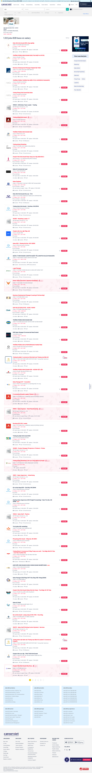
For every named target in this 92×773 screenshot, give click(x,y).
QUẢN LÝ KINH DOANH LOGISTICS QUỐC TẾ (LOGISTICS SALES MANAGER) (33, 256)
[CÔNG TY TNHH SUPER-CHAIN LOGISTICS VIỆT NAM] (8, 258)
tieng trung (77, 79)
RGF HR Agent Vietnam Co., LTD (20, 106)
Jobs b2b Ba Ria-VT (38, 696)
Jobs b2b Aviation (9, 698)
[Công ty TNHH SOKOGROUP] (8, 171)
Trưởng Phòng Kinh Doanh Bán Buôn (23, 92)
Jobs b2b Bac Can (38, 698)
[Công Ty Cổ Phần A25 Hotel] (8, 120)
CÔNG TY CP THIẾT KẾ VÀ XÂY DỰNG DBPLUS (23, 69)
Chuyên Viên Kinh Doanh (80, 60)
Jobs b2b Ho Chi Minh (38, 692)
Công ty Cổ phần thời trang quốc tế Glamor (23, 346)
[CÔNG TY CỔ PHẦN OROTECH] (8, 668)
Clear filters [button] (86, 13)
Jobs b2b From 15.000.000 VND (70, 698)
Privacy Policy (31, 743)
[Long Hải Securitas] (8, 335)
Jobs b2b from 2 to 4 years (69, 717)
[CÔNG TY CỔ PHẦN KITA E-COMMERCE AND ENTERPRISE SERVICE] (8, 397)
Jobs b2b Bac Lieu (38, 701)
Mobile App (5, 753)
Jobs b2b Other (37, 717)
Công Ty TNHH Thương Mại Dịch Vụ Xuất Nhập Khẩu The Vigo (27, 383)
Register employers (20, 749)
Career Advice (45, 4)
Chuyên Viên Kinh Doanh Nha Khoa (22, 666)
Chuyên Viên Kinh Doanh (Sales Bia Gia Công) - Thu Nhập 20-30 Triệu (32, 590)
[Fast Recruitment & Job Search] (6, 4)
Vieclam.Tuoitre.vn (44, 741)
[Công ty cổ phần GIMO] (8, 233)
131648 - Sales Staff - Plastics (21, 514)
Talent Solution (19, 745)
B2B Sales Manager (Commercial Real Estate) (25, 332)
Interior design (55, 744)
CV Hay (22, 4)
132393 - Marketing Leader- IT (21, 218)
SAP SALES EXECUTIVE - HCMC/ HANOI (24, 307)
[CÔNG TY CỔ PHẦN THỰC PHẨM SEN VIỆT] (8, 529)
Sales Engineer (17, 181)
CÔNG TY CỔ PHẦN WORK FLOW (20, 297)
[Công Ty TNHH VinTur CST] (8, 134)
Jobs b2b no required (67, 711)
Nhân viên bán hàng (79, 86)
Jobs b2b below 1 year (68, 715)
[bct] (84, 768)
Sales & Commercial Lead (20, 169)
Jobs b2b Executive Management (12, 722)
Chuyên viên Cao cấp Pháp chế (21, 231)
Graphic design (55, 748)
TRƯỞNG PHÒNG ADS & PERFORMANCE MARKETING (27, 344)
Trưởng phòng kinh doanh (20, 117)
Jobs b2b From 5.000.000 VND (69, 692)
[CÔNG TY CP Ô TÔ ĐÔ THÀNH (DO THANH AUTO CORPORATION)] (8, 196)
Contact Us (42, 745)
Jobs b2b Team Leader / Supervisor (12, 717)
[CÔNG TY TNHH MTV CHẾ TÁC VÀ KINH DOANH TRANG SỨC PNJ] (8, 656)
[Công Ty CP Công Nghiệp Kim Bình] (8, 438)
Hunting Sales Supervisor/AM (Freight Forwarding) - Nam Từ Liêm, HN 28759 (32, 500)
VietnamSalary (29, 4)
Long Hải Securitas (17, 334)
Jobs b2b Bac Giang (38, 700)
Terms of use (30, 750)
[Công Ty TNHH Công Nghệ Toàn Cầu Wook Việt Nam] (8, 554)
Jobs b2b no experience (68, 713)
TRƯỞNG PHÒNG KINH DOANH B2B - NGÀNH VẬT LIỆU (28, 369)
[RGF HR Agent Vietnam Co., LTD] (8, 107)
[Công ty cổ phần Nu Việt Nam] (8, 82)
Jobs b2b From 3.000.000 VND (69, 690)
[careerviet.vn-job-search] (69, 742)
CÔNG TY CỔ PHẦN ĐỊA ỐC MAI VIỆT (21, 44)
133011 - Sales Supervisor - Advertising (24, 475)
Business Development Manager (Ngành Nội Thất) (27, 68)
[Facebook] (64, 749)
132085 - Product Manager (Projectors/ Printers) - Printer (29, 448)
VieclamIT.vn (43, 743)
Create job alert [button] (87, 759)
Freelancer (54, 743)
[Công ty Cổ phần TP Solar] (8, 58)
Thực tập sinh (77, 89)
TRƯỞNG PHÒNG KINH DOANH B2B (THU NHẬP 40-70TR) (28, 55)
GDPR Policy (30, 745)
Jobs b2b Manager (9, 719)
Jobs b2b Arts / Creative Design (12, 696)
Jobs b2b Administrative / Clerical (12, 692)
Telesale (54, 752)
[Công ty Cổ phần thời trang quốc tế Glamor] (8, 347)
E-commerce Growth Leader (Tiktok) (23, 394)
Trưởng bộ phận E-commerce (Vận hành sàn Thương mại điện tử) (30, 357)
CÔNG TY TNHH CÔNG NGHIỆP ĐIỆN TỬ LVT (23, 604)
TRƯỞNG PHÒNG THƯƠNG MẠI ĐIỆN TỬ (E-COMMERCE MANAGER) (31, 80)
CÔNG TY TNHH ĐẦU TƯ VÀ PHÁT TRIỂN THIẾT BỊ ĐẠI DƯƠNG (27, 183)
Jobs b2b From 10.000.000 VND (70, 696)
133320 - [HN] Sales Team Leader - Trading (25, 105)
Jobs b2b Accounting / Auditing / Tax (13, 690)
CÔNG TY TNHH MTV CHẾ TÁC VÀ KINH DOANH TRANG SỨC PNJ (27, 655)
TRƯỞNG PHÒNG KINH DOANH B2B (22, 132)
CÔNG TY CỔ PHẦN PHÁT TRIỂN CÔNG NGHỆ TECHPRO (25, 463)
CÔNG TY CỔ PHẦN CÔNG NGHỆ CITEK (21, 309)
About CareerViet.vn (32, 741)
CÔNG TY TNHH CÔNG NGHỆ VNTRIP (21, 567)
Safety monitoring (56, 750)
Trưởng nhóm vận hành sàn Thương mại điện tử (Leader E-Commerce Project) (32, 640)
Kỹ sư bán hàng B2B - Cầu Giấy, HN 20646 (24, 487)
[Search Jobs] (67, 9)
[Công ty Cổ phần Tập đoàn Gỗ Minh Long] (8, 372)
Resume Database (19, 743)
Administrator (55, 756)
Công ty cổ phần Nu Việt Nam (19, 82)
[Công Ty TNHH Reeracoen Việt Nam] (8, 209)
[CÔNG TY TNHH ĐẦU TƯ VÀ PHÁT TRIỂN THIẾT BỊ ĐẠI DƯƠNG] (8, 184)
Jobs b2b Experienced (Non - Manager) (13, 715)
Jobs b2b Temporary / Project (40, 713)
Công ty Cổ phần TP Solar (19, 57)
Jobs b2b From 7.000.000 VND (69, 694)
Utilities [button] (59, 4)
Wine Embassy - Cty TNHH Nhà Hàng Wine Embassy (25, 158)
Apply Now (64, 50)
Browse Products (19, 747)
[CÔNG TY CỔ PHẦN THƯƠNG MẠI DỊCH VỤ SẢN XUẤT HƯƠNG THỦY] (8, 271)
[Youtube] (69, 749)
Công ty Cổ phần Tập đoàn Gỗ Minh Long (22, 371)
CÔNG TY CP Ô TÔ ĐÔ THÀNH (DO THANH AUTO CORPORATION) (27, 195)
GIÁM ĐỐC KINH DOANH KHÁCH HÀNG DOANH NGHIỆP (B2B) (31, 565)
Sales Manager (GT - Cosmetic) (21, 382)
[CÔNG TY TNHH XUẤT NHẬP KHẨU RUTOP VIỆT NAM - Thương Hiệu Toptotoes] (8, 359)
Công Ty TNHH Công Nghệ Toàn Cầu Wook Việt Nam (25, 554)
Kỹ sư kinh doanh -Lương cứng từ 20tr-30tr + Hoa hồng (28, 615)
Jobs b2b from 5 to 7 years (68, 719)
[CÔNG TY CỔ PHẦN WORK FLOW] (8, 298)
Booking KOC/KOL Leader (20, 423)
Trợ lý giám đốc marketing (20, 526)
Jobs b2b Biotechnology (10, 701)
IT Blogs (5, 751)
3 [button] (35, 680)
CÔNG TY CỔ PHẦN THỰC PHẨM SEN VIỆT (22, 528)
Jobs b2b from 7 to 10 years (69, 720)
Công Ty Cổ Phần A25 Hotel (19, 119)
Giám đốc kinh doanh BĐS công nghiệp (23, 43)
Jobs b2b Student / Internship (11, 711)
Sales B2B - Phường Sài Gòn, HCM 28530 (24, 243)
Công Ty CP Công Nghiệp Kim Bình (21, 437)
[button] (90, 1)
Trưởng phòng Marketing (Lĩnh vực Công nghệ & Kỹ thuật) (29, 460)
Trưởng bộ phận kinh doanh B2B (21, 436)
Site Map (5, 755)
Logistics (76, 82)
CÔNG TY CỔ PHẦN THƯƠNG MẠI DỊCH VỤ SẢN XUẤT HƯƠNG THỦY (28, 270)
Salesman (76, 75)
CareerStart (52, 4)
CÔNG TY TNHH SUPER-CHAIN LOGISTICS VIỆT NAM (25, 257)
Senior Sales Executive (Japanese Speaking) (25, 280)
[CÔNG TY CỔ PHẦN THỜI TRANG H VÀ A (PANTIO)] (8, 147)
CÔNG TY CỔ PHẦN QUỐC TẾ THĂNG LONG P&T (23, 616)
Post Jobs (18, 741)
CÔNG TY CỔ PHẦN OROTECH (19, 668)
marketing (76, 64)
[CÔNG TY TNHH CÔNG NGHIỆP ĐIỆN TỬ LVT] (8, 605)
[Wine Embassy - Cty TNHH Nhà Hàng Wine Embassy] (8, 159)
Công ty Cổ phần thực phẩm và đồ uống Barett (23, 592)
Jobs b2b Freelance (38, 715)
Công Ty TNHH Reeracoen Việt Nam (21, 208)
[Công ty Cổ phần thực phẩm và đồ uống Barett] (8, 592)
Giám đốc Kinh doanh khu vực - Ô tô (22, 194)
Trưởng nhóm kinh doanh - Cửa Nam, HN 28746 (26, 206)
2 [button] (32, 680)
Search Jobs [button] (16, 4)
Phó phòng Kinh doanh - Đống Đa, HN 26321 (25, 539)
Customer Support (32, 760)
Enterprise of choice (78, 9)
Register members (7, 759)
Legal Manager (17, 268)
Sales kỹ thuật (17, 602)
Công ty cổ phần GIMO (18, 232)
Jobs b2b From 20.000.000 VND (70, 700)
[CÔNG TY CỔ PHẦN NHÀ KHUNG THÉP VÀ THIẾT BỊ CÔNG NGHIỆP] (8, 322)
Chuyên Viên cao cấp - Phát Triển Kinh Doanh (25, 653)
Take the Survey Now (75, 1)
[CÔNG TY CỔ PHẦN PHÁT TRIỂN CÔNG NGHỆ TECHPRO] (8, 463)
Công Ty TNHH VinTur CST (19, 133)
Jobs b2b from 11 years (68, 722)
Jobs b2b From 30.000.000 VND (70, 701)
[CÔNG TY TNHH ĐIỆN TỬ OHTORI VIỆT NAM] (8, 283)
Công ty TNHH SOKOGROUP (19, 170)
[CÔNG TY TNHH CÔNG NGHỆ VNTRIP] (8, 567)
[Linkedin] (66, 749)
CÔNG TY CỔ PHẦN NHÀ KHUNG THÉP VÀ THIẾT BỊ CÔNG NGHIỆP (27, 321)
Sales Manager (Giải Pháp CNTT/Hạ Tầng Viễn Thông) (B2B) (29, 577)
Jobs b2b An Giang (38, 694)
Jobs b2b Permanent (38, 711)
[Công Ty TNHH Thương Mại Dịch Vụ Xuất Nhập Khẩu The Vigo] (8, 384)
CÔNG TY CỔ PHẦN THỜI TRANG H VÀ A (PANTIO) (24, 146)
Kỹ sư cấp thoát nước (79, 71)
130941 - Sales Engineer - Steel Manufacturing (25, 409)
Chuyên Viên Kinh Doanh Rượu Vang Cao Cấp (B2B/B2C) (28, 156)
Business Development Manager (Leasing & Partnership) (29, 295)
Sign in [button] (72, 4)
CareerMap (37, 4)
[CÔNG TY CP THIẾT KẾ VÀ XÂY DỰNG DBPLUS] (8, 70)
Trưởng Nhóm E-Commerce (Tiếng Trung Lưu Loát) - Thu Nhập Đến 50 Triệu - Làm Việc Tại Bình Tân (34, 551)
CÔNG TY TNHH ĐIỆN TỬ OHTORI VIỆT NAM (22, 283)
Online (83, 79)
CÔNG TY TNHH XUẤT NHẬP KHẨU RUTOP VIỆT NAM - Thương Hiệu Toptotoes (30, 359)
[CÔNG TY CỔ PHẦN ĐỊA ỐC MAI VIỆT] (8, 45)
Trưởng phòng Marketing (19, 144)
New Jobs (5, 741)
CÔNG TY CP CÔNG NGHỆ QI (19, 579)
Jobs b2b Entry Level (9, 713)
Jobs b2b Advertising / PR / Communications (14, 694)
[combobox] (13, 9)
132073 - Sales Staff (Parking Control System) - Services (29, 627)
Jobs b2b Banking (9, 700)
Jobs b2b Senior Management (11, 720)
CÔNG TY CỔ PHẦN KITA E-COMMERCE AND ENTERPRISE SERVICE (28, 396)
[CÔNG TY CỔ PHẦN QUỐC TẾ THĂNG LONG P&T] (8, 617)
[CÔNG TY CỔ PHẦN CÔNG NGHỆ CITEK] (8, 310)
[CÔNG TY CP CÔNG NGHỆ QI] (8, 580)
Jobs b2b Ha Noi (37, 690)
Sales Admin (77, 68)
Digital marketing (56, 746)
